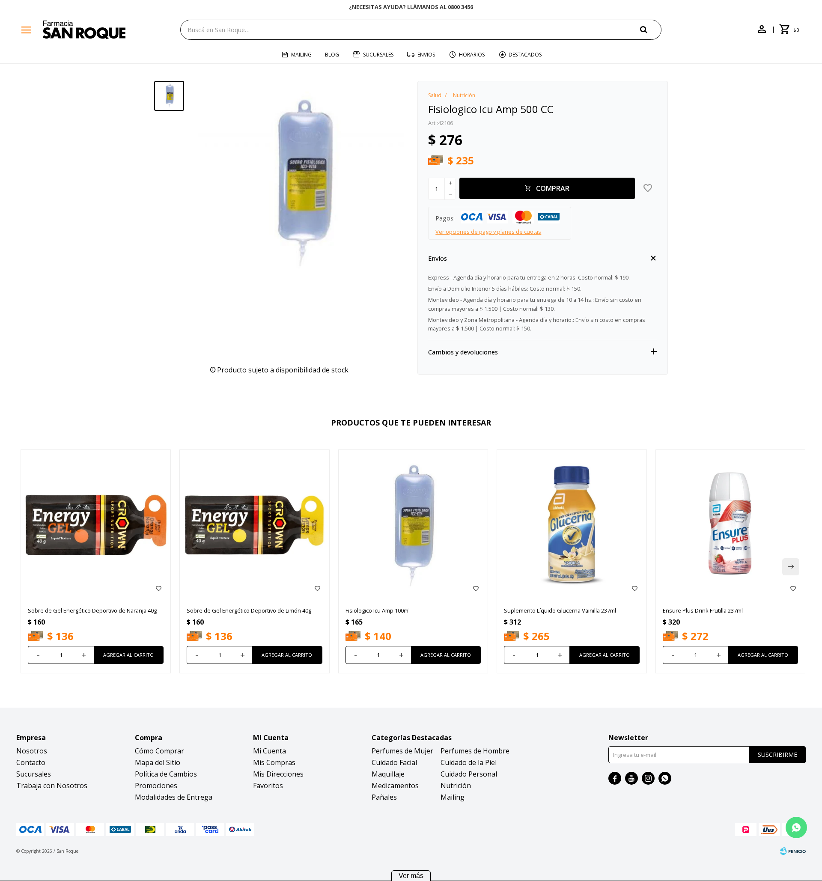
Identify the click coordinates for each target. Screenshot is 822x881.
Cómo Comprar (159, 751)
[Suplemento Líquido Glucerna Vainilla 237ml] (571, 524)
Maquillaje (388, 774)
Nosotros (31, 751)
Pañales (384, 797)
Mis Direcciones (278, 774)
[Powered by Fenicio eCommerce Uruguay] (793, 851)
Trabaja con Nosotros (51, 785)
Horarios (472, 54)
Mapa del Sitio (157, 762)
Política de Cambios (166, 774)
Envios (426, 54)
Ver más (411, 875)
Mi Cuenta (269, 751)
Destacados (525, 54)
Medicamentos (395, 785)
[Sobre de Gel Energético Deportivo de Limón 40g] (254, 524)
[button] (650, 29)
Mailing (301, 54)
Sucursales (378, 54)
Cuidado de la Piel (469, 762)
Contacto (30, 762)
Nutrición (456, 785)
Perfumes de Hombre (475, 751)
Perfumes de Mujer (402, 751)
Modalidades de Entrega (173, 797)
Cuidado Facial (394, 762)
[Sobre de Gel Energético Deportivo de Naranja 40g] (95, 524)
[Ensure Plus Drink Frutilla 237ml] (730, 524)
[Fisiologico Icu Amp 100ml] (413, 524)
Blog (332, 54)
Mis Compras (274, 762)
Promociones (156, 785)
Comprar (552, 188)
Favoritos (268, 785)
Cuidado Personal (469, 774)
